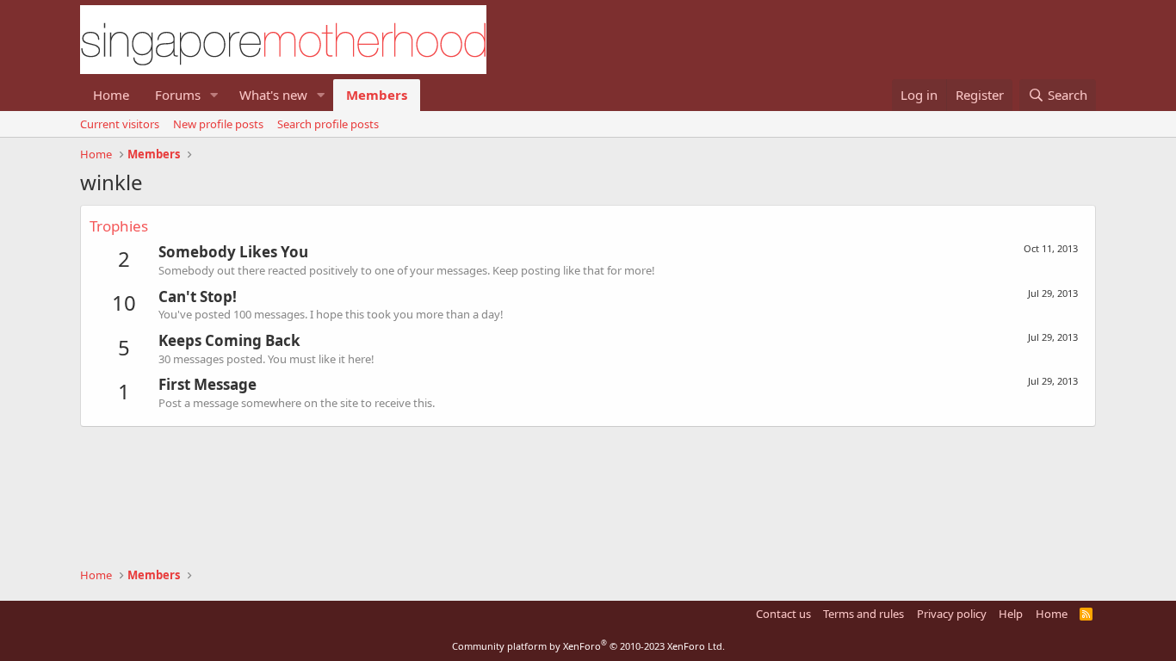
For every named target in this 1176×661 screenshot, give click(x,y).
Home (111, 94)
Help (1011, 613)
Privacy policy (952, 613)
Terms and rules (863, 613)
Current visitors (119, 124)
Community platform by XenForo (588, 645)
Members (376, 94)
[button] (214, 95)
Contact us (783, 613)
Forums (178, 94)
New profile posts (218, 124)
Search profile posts (328, 124)
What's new (273, 94)
